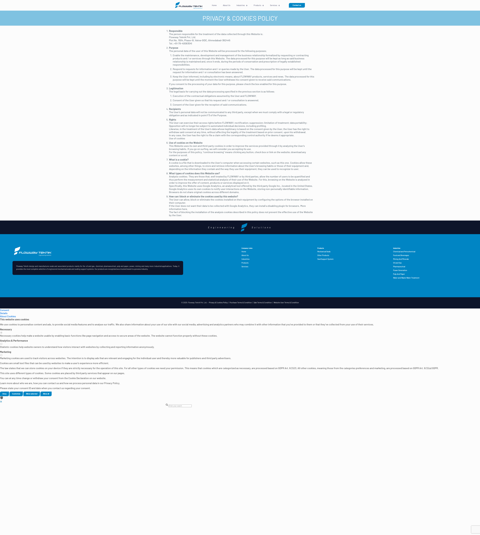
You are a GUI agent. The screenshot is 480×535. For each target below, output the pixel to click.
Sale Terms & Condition (263, 302)
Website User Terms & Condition (286, 302)
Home (244, 252)
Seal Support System (325, 259)
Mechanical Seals (323, 252)
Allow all (46, 394)
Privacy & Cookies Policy (218, 302)
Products (245, 263)
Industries (246, 259)
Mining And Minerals (401, 259)
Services (245, 267)
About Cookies (8, 316)
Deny (4, 394)
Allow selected (31, 394)
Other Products (323, 255)
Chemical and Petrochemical (404, 252)
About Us (245, 255)
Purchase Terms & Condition (241, 302)
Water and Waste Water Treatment (406, 278)
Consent (4, 309)
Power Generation (400, 270)
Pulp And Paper (399, 274)
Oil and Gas (397, 263)
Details (4, 313)
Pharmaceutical (399, 267)
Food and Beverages (401, 255)
